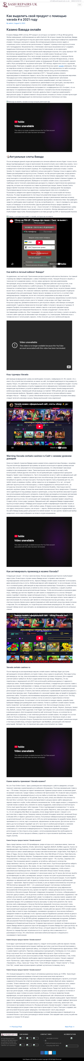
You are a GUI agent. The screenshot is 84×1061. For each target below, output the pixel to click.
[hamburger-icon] (79, 4)
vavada (61, 66)
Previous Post (16, 1027)
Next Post (69, 1027)
